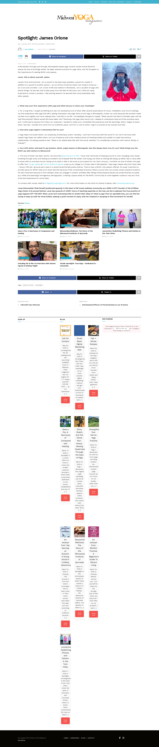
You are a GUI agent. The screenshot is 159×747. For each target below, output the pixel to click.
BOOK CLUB (112, 2)
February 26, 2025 (67, 269)
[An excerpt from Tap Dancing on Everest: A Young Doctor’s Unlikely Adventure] (65, 531)
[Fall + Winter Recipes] (93, 330)
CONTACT (91, 738)
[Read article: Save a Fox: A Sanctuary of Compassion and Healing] (37, 218)
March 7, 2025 (108, 236)
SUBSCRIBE (137, 2)
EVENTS (128, 2)
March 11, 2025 (66, 236)
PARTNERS (120, 2)
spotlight (39, 285)
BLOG (96, 2)
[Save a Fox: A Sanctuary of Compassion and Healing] (65, 421)
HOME (90, 2)
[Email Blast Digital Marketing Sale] (79, 330)
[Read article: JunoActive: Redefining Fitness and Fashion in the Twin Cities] (121, 218)
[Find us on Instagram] (45, 2)
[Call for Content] (65, 330)
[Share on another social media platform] (138, 57)
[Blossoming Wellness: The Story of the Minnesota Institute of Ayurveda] (79, 531)
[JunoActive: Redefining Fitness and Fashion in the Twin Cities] (65, 639)
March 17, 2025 (24, 236)
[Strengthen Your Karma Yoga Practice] (93, 421)
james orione (28, 285)
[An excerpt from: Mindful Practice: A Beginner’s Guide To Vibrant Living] (93, 531)
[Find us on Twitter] (42, 2)
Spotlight (52, 49)
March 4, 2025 (24, 269)
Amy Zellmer (29, 49)
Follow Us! (122, 328)
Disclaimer (21, 740)
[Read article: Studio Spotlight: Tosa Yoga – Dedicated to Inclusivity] (79, 251)
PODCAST (104, 2)
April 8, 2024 (42, 49)
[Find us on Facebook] (39, 2)
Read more (65, 400)
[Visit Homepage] (79, 18)
